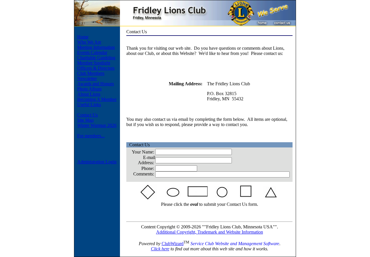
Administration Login (96, 161)
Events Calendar (92, 52)
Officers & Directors (95, 68)
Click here (160, 248)
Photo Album (89, 88)
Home (82, 36)
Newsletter (87, 78)
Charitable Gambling (96, 57)
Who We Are (89, 42)
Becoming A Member (96, 99)
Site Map (85, 120)
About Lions (88, 94)
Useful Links (89, 104)
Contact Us (87, 114)
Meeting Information (96, 47)
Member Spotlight (93, 62)
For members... (91, 135)
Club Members (90, 73)
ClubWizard (173, 243)
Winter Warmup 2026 (96, 125)
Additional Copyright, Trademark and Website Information (209, 232)
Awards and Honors (95, 83)
